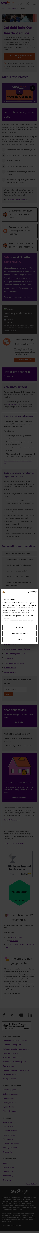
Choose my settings (18, 633)
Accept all (19, 627)
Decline (19, 639)
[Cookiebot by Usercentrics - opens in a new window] (28, 592)
